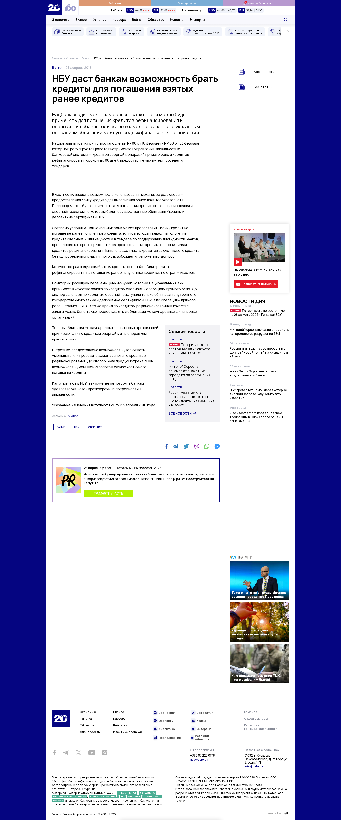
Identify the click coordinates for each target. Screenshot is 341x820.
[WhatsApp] (207, 446)
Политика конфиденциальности (260, 727)
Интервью (204, 729)
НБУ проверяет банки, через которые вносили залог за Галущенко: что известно (258, 394)
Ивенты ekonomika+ (128, 732)
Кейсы (201, 721)
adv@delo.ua (199, 759)
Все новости (180, 413)
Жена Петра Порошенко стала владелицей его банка (253, 373)
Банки (57, 67)
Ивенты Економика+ (259, 3)
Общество (156, 19)
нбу (76, 427)
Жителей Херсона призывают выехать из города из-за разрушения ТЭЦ (190, 372)
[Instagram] (105, 753)
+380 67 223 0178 (202, 755)
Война (137, 19)
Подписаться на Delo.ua (259, 284)
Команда (250, 712)
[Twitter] (186, 446)
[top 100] (70, 7)
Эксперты (197, 19)
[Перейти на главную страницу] (54, 7)
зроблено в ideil (278, 813)
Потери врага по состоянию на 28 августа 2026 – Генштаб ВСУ (189, 348)
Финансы (100, 19)
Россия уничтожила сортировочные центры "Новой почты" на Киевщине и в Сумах (191, 398)
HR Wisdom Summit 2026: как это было (257, 272)
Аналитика (167, 729)
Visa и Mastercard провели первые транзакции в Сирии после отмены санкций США (256, 417)
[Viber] (196, 446)
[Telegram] (175, 446)
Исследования (170, 738)
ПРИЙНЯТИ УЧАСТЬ (108, 493)
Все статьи (263, 87)
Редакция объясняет (203, 737)
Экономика (60, 19)
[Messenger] (217, 446)
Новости (177, 19)
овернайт (95, 427)
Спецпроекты (187, 3)
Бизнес (81, 19)
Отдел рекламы (256, 719)
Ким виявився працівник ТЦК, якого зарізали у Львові (256, 678)
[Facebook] (166, 446)
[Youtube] (92, 753)
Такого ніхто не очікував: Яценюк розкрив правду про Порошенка (258, 595)
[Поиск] (286, 19)
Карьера (119, 19)
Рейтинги (114, 3)
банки (61, 427)
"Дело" (73, 416)
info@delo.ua (254, 766)
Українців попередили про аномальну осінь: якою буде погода (254, 634)
